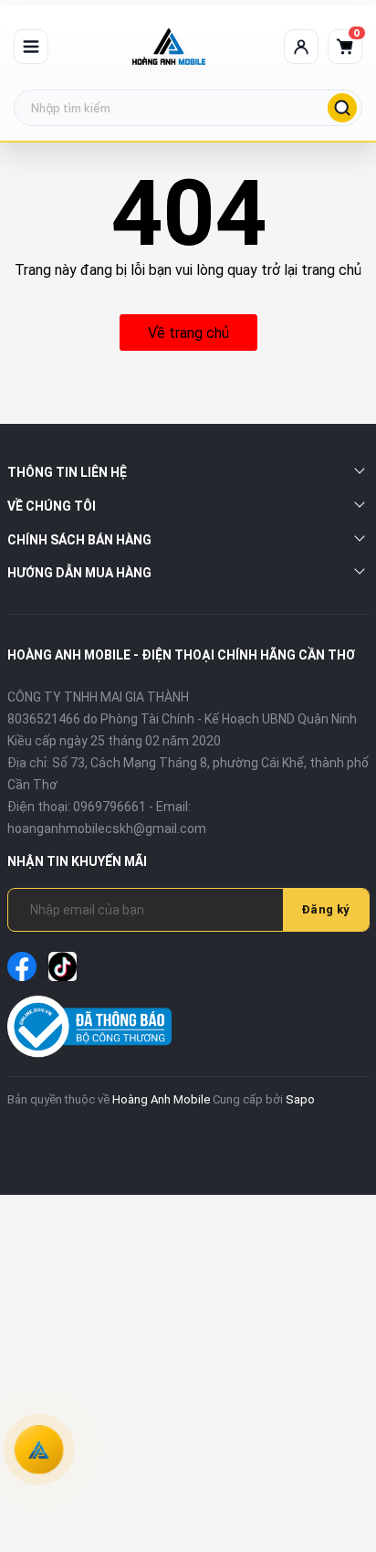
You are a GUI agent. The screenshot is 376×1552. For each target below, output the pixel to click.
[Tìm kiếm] (342, 107)
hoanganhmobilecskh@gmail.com (106, 828)
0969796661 (109, 806)
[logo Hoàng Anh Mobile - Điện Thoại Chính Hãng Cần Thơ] (169, 46)
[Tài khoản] (301, 46)
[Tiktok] (63, 966)
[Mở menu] (31, 46)
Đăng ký (325, 909)
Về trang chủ (188, 333)
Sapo (300, 1099)
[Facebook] (22, 966)
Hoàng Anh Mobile (161, 1099)
